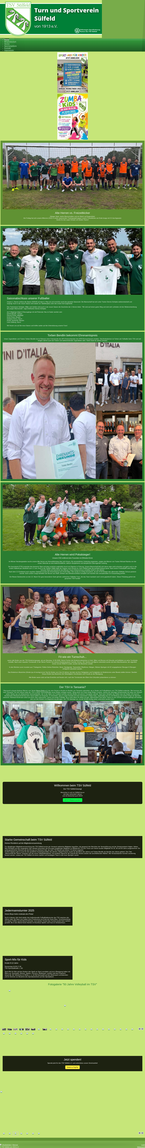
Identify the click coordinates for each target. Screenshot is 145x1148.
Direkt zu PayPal (72, 1067)
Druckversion (7, 1145)
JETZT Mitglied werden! (73, 800)
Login (143, 1145)
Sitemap (15, 1145)
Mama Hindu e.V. (42, 690)
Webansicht (141, 1147)
